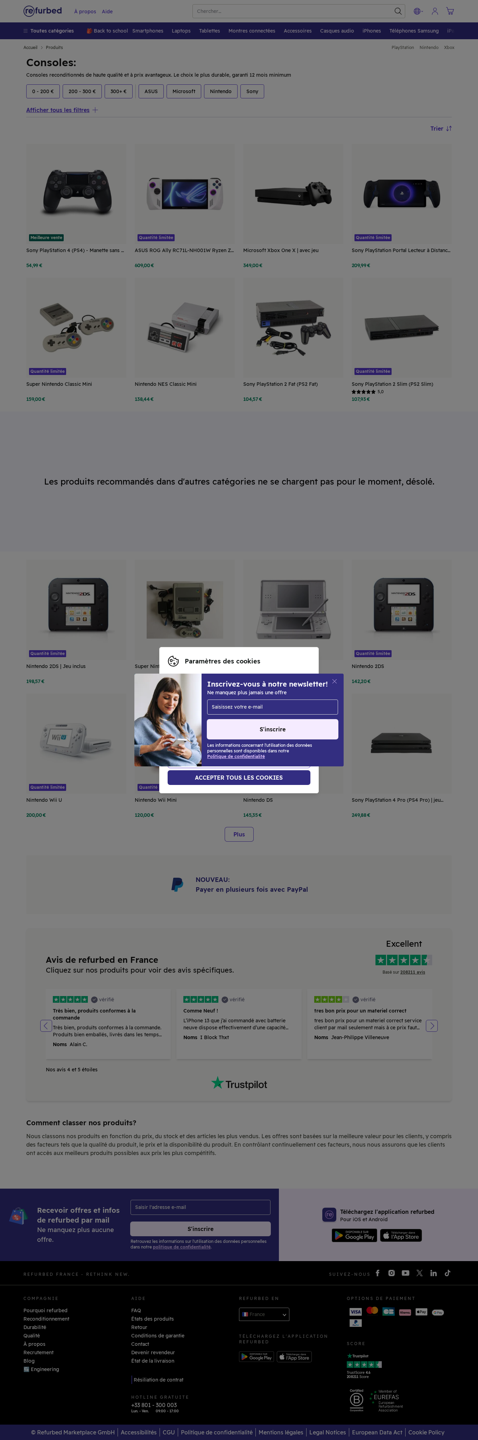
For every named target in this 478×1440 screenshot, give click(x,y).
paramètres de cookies (245, 720)
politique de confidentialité (250, 727)
